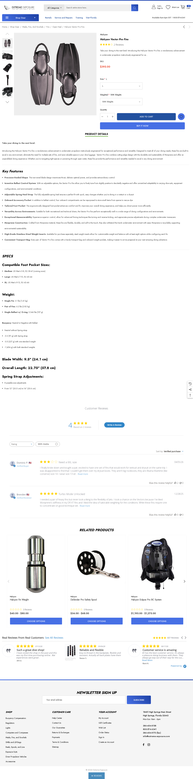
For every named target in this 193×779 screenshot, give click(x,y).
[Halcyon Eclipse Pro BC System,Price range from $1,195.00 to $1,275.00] (157, 564)
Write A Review (114, 425)
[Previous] (185, 26)
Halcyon (104, 34)
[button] (182, 637)
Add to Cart (146, 116)
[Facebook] (143, 744)
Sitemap (55, 746)
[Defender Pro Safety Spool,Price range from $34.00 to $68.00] (97, 564)
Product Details (96, 134)
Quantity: (103, 109)
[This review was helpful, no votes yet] (175, 514)
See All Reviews (54, 637)
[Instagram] (149, 744)
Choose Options (36, 621)
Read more (83, 474)
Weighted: (110, 94)
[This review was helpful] (175, 483)
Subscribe (139, 700)
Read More (147, 660)
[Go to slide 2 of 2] (7, 102)
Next (184, 581)
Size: (103, 79)
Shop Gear (21, 17)
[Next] (189, 26)
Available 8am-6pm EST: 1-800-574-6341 (168, 17)
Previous (8, 581)
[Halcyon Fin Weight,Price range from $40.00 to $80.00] (36, 564)
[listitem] (30, 653)
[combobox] (22, 444)
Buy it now (142, 125)
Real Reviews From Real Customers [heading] (23, 637)
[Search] (134, 7)
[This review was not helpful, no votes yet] (180, 483)
